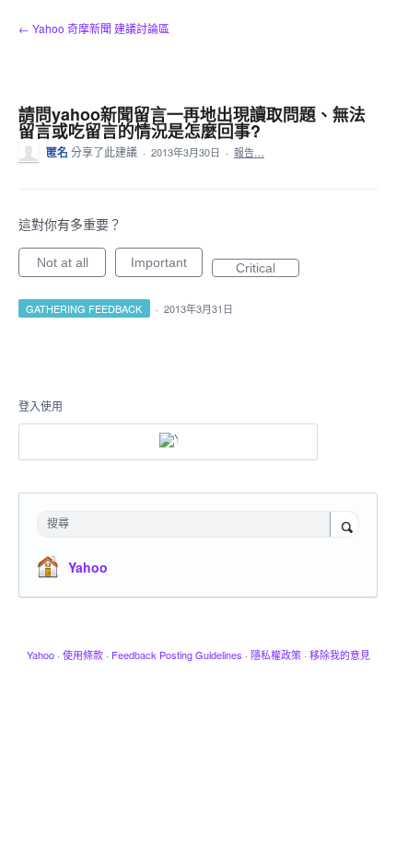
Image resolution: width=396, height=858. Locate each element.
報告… (249, 152)
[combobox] (188, 524)
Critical (267, 269)
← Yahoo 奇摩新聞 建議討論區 (93, 28)
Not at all (71, 266)
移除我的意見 (339, 654)
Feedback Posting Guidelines (176, 654)
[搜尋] (344, 525)
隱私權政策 (275, 654)
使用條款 (83, 654)
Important (167, 266)
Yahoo (88, 567)
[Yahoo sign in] (168, 441)
